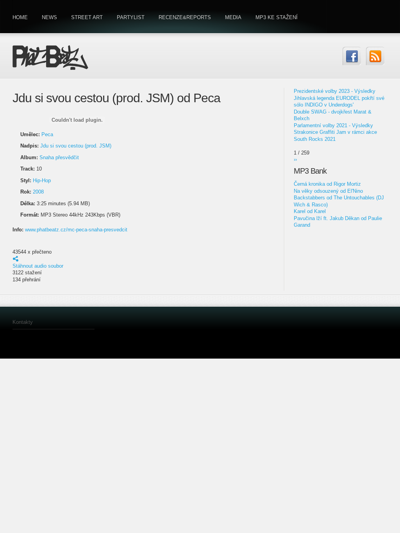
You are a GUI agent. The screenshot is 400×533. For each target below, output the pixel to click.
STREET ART (87, 17)
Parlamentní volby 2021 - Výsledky (333, 125)
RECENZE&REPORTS (185, 17)
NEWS (49, 17)
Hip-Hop (42, 180)
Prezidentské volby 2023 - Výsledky (334, 91)
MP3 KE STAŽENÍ (276, 17)
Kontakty (22, 322)
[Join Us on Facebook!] (352, 56)
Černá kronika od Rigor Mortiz (327, 184)
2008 (38, 192)
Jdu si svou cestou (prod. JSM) (75, 146)
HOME (20, 17)
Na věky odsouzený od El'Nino (328, 191)
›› (295, 159)
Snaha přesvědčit (59, 157)
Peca (47, 134)
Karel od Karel (310, 211)
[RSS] (375, 56)
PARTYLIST (131, 17)
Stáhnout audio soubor (37, 266)
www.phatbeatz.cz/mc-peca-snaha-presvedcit (76, 230)
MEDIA (233, 17)
